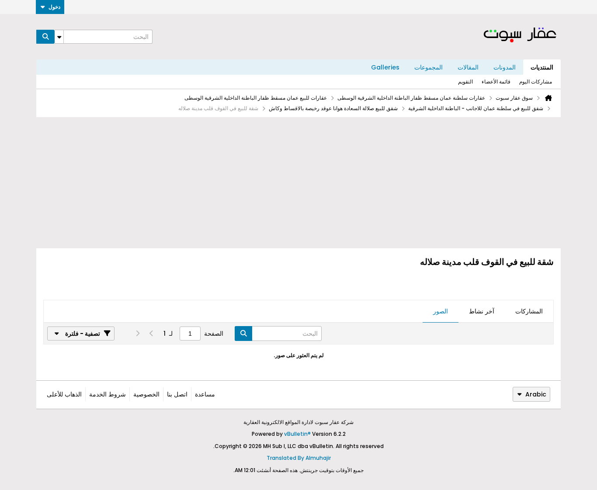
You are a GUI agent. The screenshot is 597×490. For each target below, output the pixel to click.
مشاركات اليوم (535, 81)
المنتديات (542, 67)
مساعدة (205, 394)
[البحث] (45, 37)
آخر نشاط (481, 311)
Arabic (535, 394)
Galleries (385, 67)
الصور (440, 311)
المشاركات (529, 311)
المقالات (468, 67)
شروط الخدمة (107, 394)
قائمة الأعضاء (496, 81)
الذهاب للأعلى (64, 394)
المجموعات (428, 67)
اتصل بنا (177, 394)
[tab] (529, 311)
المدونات (504, 67)
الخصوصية (146, 394)
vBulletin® (297, 434)
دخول (54, 6)
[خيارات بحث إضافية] (59, 37)
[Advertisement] (298, 183)
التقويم (465, 81)
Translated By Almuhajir (299, 458)
